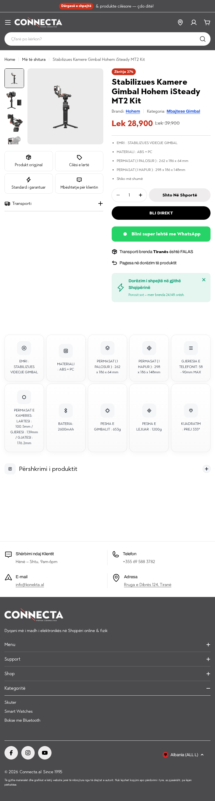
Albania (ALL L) (184, 755)
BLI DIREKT (161, 213)
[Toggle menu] (7, 22)
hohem (133, 111)
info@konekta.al (30, 584)
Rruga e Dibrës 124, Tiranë (147, 584)
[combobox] (107, 39)
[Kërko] (202, 39)
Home (9, 59)
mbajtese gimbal (183, 111)
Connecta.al (30, 771)
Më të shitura (34, 59)
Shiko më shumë (130, 179)
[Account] (193, 22)
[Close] (203, 279)
